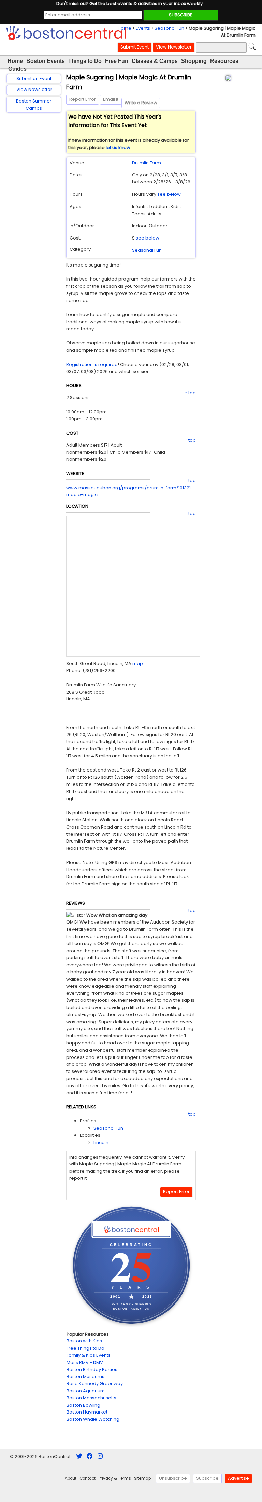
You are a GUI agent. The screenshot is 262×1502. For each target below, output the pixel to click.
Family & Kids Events (89, 1355)
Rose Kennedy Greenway (95, 1383)
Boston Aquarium (86, 1391)
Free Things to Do (85, 1348)
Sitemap (142, 1478)
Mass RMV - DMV (85, 1362)
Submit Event (134, 47)
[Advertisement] (33, 226)
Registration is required (92, 364)
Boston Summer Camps (34, 104)
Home (124, 28)
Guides (17, 69)
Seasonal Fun (169, 28)
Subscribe (207, 1478)
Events (143, 28)
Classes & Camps (155, 61)
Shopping (194, 61)
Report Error (82, 99)
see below (169, 194)
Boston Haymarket (87, 1412)
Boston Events (45, 61)
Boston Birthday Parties (92, 1369)
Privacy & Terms (115, 1478)
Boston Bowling (83, 1405)
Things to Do (85, 61)
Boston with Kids (84, 1341)
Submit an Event (34, 78)
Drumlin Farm (146, 163)
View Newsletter (174, 47)
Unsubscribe (173, 1478)
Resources (224, 61)
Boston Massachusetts (91, 1398)
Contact (87, 1478)
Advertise (238, 1478)
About (70, 1478)
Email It (110, 99)
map (137, 663)
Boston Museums (85, 1376)
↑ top (190, 393)
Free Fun (116, 61)
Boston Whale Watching (93, 1419)
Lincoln (100, 1142)
